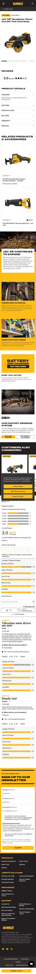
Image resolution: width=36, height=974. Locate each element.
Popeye (4, 701)
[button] (18, 76)
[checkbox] (3, 817)
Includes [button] (5, 116)
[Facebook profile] (3, 949)
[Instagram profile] (11, 949)
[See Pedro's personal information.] (8, 628)
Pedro (4, 628)
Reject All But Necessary (18, 491)
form (11, 843)
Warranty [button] (6, 121)
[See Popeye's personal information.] (9, 701)
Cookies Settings (18, 486)
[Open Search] (32, 4)
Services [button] (5, 126)
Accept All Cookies (18, 496)
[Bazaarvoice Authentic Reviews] (6, 501)
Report (22, 656)
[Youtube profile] (7, 949)
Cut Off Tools (8, 9)
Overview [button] (6, 95)
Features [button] (5, 105)
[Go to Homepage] (18, 3)
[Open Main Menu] (3, 4)
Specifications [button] (8, 110)
